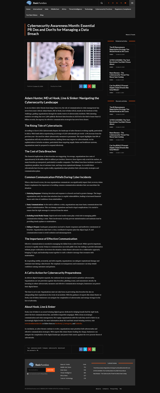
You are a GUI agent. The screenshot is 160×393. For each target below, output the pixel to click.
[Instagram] (112, 3)
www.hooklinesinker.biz (33, 323)
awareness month (36, 348)
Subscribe (50, 370)
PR (37, 350)
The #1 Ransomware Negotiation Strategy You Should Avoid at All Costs (119, 49)
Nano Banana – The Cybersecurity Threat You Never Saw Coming (119, 75)
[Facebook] (108, 3)
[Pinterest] (89, 86)
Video (111, 54)
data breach (61, 348)
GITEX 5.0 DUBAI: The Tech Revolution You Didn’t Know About (120, 62)
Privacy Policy (44, 373)
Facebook (58, 323)
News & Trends (130, 34)
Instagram (68, 323)
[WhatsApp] (94, 86)
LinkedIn (78, 323)
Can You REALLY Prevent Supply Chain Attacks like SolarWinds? (119, 88)
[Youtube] (125, 3)
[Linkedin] (117, 3)
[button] (102, 3)
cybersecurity (53, 348)
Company (45, 348)
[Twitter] (121, 3)
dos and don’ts (31, 350)
